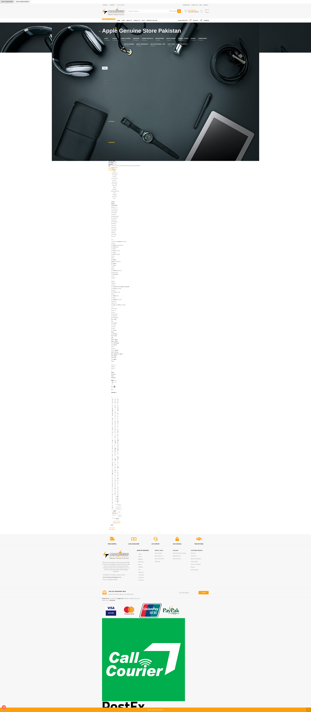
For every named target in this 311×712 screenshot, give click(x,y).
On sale (106, 80)
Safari (114, 295)
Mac (114, 250)
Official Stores (113, 367)
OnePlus (140, 567)
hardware (119, 241)
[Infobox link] (192, 11)
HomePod (115, 274)
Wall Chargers (114, 522)
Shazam (115, 299)
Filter (104, 68)
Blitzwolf (140, 559)
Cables (119, 512)
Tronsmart (141, 580)
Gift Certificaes (194, 569)
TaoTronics (141, 577)
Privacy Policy (194, 561)
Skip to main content (22, 1)
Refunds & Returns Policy (179, 553)
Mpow (139, 564)
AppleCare (116, 354)
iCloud (115, 344)
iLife (114, 304)
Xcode (115, 323)
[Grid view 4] (112, 390)
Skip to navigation (7, 1)
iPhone (115, 245)
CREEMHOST (112, 600)
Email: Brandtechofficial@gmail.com (112, 577)
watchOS (127, 286)
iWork (119, 304)
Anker (139, 554)
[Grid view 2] (112, 387)
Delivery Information (196, 558)
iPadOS (122, 286)
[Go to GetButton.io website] (3, 710)
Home (113, 365)
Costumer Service (196, 550)
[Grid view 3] (114, 387)
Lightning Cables (120, 515)
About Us (193, 553)
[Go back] (100, 31)
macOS (115, 286)
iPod (114, 254)
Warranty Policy (177, 558)
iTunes (115, 292)
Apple (112, 525)
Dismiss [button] (308, 710)
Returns (193, 567)
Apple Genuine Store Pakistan (120, 507)
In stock (106, 83)
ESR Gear (141, 561)
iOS (118, 286)
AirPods (115, 270)
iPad (114, 247)
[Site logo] (113, 11)
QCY (139, 569)
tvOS (114, 288)
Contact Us (193, 556)
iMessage (116, 343)
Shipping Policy (177, 556)
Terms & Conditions (196, 564)
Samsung (140, 572)
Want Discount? (159, 556)
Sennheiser (141, 574)
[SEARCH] (179, 11)
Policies (175, 550)
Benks (140, 556)
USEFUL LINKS (159, 550)
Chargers (114, 518)
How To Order (158, 553)
